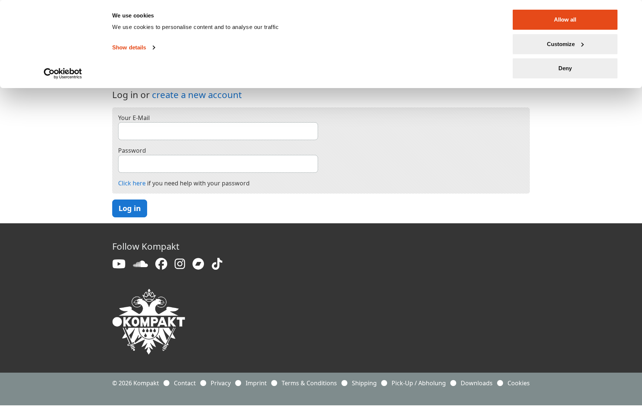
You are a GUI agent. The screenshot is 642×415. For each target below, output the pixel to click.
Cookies (519, 383)
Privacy (221, 383)
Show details (129, 47)
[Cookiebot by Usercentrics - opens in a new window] (62, 73)
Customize (561, 44)
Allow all (565, 19)
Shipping (364, 383)
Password (132, 150)
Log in (130, 208)
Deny (565, 68)
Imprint (256, 383)
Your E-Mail (134, 118)
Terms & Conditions (309, 383)
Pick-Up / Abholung (419, 383)
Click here (132, 183)
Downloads (477, 383)
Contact (185, 383)
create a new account (197, 94)
